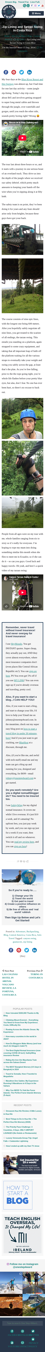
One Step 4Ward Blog (22, 36)
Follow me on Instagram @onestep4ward (23, 1265)
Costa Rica (19, 39)
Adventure (20, 931)
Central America (17, 935)
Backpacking (33, 931)
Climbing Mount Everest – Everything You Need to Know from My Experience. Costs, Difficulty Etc (20, 1022)
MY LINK (19, 680)
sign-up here (20, 846)
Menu (37, 13)
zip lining (27, 941)
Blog (6, 935)
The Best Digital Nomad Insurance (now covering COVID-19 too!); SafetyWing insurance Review (21, 1053)
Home (7, 36)
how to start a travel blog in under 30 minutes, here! (21, 733)
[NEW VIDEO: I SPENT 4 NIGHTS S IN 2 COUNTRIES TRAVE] (33, 1283)
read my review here (24, 841)
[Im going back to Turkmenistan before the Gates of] (11, 1305)
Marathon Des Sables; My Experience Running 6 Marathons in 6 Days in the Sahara (20, 1083)
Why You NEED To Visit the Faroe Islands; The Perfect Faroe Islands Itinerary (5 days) (22, 1092)
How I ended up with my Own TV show (22, 1146)
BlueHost (23, 742)
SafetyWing (17, 805)
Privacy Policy (33, 1345)
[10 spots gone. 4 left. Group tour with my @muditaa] (33, 1305)
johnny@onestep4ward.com (19, 778)
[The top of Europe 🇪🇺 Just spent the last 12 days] (11, 1283)
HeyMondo (16, 643)
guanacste (17, 941)
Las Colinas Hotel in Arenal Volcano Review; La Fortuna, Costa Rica (10, 984)
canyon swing (29, 938)
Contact (22, 1346)
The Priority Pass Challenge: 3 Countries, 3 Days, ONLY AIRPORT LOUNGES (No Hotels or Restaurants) (19, 1130)
